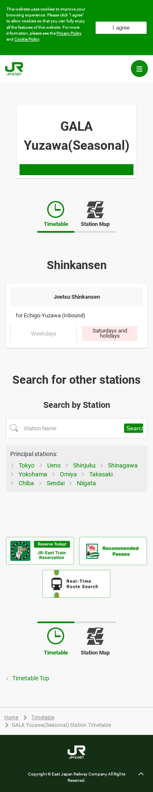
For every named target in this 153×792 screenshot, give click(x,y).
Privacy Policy (69, 33)
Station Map (95, 219)
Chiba (26, 483)
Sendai (56, 483)
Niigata (86, 483)
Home (11, 717)
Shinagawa (123, 465)
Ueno (54, 465)
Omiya (68, 474)
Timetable (42, 717)
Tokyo (26, 465)
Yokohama (33, 474)
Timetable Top (30, 678)
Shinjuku (84, 465)
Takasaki (101, 474)
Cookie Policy (26, 39)
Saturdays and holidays (110, 333)
